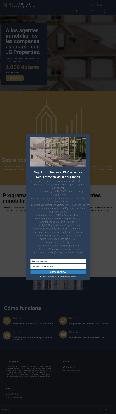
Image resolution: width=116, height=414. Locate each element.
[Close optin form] (87, 137)
